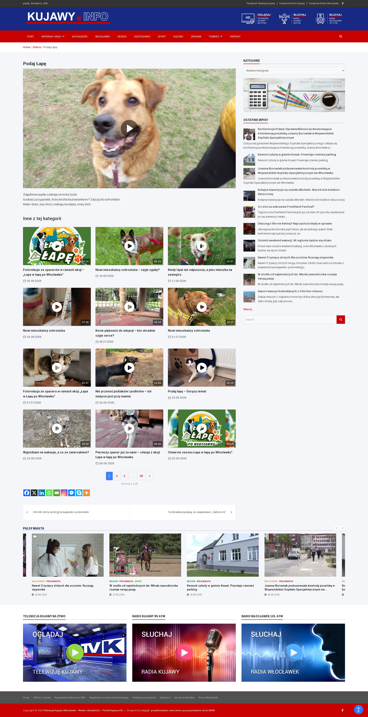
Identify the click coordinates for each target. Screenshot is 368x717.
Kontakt (235, 36)
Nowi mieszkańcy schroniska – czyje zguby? (127, 270)
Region (122, 36)
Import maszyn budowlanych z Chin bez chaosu (290, 291)
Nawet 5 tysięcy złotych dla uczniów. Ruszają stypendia (295, 257)
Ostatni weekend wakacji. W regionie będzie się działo (295, 240)
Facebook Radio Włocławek (323, 3)
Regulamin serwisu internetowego (109, 697)
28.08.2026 (118, 594)
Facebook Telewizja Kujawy (261, 3)
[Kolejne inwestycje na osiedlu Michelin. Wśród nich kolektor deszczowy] (249, 195)
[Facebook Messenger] (71, 492)
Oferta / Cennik (42, 697)
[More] (86, 492)
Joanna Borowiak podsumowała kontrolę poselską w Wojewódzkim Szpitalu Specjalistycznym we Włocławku (222, 589)
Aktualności (80, 36)
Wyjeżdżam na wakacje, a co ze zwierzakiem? (56, 452)
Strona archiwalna (184, 697)
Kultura (178, 36)
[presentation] (336, 528)
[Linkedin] (41, 492)
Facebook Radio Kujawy (292, 3)
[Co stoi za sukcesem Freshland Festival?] (249, 212)
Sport (162, 36)
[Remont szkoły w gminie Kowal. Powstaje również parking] (249, 160)
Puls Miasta (49, 581)
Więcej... (248, 309)
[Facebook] (342, 4)
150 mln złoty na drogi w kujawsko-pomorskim (61, 512)
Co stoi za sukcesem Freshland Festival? (286, 206)
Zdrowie (196, 36)
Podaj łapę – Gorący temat (187, 391)
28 (141, 476)
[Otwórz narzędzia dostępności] (358, 709)
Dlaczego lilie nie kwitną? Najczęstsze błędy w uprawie (295, 223)
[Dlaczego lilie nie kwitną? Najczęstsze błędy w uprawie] (249, 229)
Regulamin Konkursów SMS (70, 697)
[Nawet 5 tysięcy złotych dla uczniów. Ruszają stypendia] (249, 263)
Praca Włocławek (208, 697)
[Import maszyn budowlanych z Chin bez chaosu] (249, 296)
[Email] (56, 492)
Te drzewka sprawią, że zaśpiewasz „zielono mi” (197, 512)
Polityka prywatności (144, 697)
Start (30, 36)
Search (341, 319)
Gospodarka (142, 36)
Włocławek (102, 36)
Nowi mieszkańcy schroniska (44, 330)
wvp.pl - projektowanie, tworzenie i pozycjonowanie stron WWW (178, 710)
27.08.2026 (41, 594)
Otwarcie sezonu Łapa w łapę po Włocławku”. (200, 452)
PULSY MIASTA (33, 528)
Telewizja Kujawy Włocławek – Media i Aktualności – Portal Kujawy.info (83, 710)
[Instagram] (64, 492)
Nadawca (165, 697)
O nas (26, 697)
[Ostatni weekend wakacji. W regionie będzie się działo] (249, 246)
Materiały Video (51, 36)
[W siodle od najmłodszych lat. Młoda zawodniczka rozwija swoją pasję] (249, 279)
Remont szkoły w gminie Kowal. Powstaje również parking (297, 154)
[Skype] (79, 492)
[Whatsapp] (49, 492)
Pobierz (214, 36)
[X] (34, 492)
